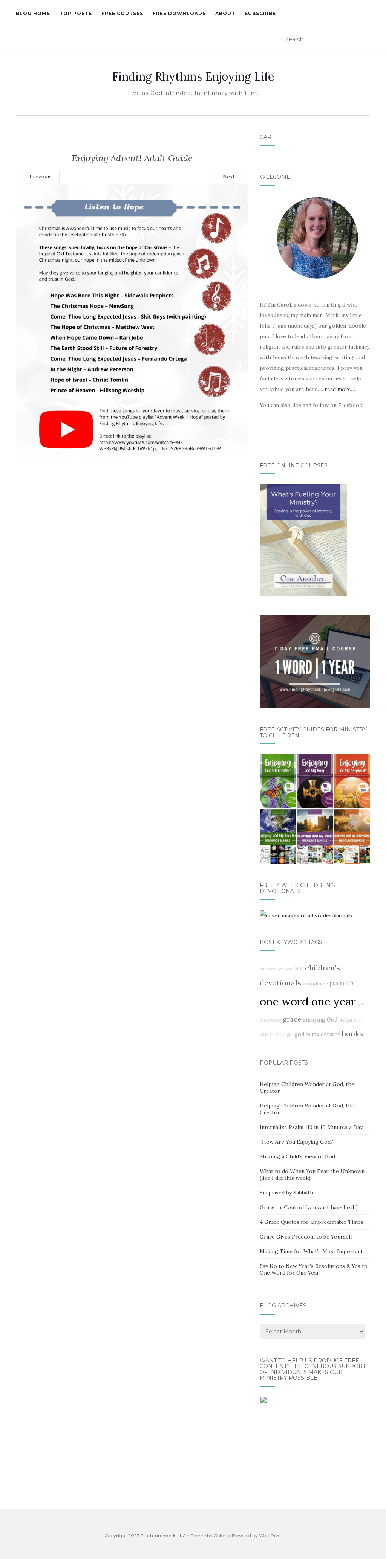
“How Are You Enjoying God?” (297, 1141)
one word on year (276, 969)
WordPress (270, 1535)
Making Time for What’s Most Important (311, 1251)
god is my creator (317, 1034)
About (225, 13)
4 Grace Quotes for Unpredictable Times (311, 1222)
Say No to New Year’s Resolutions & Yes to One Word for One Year (314, 1269)
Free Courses (122, 13)
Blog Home (33, 13)
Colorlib (222, 1535)
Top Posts (76, 13)
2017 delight (281, 1034)
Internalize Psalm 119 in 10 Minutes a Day (311, 1127)
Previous (40, 176)
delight (345, 1020)
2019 (299, 969)
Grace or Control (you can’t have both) (309, 1207)
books (352, 1033)
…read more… (337, 389)
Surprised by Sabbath (286, 1192)
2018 (264, 1034)
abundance (315, 984)
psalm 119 (341, 983)
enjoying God (320, 1019)
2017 (358, 1020)
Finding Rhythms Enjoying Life (193, 76)
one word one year (308, 1001)
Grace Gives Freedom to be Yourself (306, 1236)
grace (292, 1019)
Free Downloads (179, 13)
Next (229, 176)
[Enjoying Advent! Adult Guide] (132, 333)
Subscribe (260, 13)
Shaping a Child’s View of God (297, 1156)
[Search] (365, 39)
